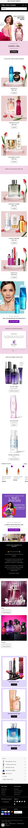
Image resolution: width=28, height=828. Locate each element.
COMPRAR (14, 51)
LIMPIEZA (14, 425)
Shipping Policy (17, 792)
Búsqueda (16, 789)
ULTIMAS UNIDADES (6, 612)
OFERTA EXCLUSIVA (14, 391)
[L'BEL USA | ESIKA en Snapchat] (14, 804)
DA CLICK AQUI (14, 321)
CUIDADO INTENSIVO (14, 459)
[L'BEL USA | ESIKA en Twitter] (22, 801)
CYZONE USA (4, 789)
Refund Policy (17, 794)
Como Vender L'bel (18, 791)
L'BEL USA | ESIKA (8, 5)
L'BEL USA (3, 792)
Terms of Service (5, 825)
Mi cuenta (3, 794)
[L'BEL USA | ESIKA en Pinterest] (24, 801)
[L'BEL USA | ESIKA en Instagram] (14, 801)
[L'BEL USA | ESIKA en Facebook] (17, 801)
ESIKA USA (3, 791)
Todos (25, 463)
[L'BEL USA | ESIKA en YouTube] (19, 801)
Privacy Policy (4, 823)
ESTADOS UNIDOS (14, 530)
